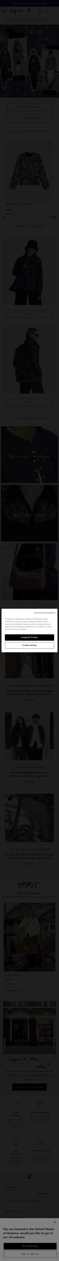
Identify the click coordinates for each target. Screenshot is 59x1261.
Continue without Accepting (44, 612)
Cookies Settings (29, 645)
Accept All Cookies (29, 637)
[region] (30, 630)
